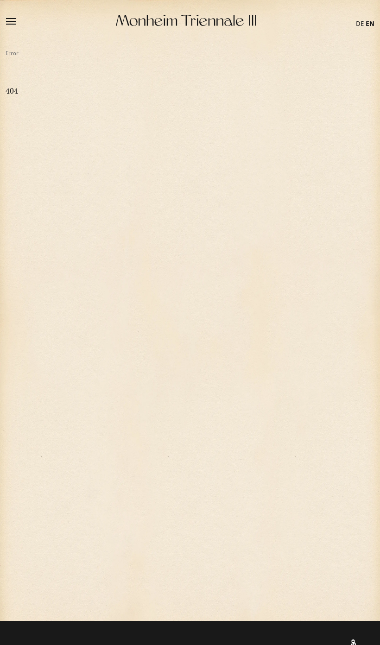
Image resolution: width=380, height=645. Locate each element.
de (360, 23)
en (370, 23)
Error (12, 53)
